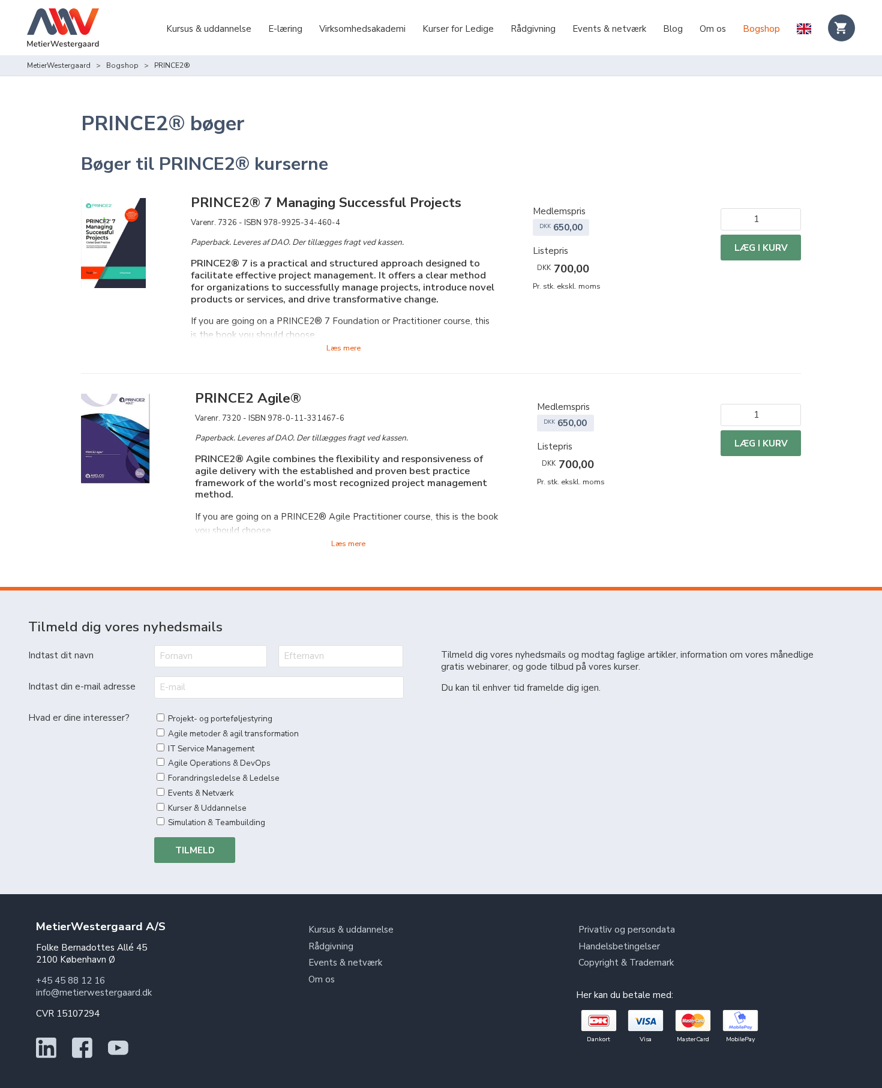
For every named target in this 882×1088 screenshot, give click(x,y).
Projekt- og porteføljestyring (220, 718)
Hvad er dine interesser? (79, 718)
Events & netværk (609, 29)
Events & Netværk (201, 793)
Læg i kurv (761, 248)
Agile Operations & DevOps (219, 763)
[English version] (803, 30)
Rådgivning (533, 29)
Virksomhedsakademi (362, 29)
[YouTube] (118, 1055)
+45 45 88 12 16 (70, 981)
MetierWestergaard (59, 65)
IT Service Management (211, 748)
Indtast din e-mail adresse (82, 687)
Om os (713, 29)
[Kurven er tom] (841, 27)
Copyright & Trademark (626, 963)
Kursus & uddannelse (208, 29)
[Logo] (63, 29)
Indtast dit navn (61, 655)
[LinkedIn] (46, 1055)
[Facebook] (82, 1055)
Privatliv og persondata (626, 930)
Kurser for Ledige (458, 29)
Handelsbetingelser (619, 946)
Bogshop (761, 29)
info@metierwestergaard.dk (94, 993)
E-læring (285, 29)
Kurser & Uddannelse (207, 808)
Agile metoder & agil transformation (233, 733)
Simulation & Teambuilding (216, 822)
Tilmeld (195, 850)
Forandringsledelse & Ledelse (224, 778)
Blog (673, 29)
